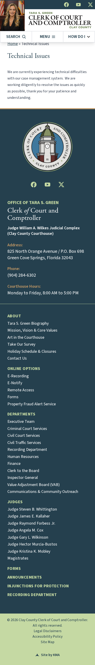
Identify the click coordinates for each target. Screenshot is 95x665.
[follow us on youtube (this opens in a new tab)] (78, 4)
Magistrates (17, 558)
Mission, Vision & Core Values (32, 330)
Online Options (23, 369)
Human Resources (23, 457)
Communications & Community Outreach (42, 491)
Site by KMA (47, 655)
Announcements (24, 577)
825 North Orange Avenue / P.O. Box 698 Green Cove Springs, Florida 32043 (45, 254)
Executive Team (21, 421)
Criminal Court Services (27, 429)
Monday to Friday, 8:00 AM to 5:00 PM (43, 293)
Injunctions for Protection (38, 586)
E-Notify (14, 383)
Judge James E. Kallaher (28, 516)
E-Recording (18, 376)
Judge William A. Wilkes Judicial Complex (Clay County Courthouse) (43, 230)
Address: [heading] (15, 245)
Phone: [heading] (13, 269)
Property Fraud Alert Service (31, 404)
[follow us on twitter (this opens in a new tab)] (90, 4)
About (14, 316)
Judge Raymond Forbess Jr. (31, 523)
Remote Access (20, 390)
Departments (21, 414)
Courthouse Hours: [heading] (24, 286)
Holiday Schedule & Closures (31, 351)
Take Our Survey (21, 344)
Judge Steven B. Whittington (32, 509)
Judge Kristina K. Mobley (28, 551)
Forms (12, 397)
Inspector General (22, 477)
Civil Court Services (23, 435)
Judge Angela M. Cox (25, 530)
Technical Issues (28, 55)
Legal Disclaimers (48, 631)
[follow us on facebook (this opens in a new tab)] (66, 4)
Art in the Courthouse (25, 337)
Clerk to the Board (23, 471)
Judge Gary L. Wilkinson (27, 537)
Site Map (47, 642)
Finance (14, 463)
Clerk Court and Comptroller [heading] (32, 214)
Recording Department (27, 449)
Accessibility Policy (47, 636)
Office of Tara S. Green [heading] (33, 202)
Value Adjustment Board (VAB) (33, 485)
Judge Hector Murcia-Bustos (32, 544)
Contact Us (17, 358)
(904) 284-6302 (21, 275)
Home (12, 44)
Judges (15, 502)
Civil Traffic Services (24, 443)
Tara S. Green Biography (28, 323)
